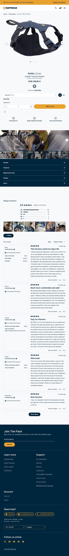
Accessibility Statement (44, 474)
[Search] (56, 8)
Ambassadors (8, 459)
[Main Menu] (64, 8)
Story (5, 183)
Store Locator (8, 467)
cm (64, 95)
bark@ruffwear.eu (27, 514)
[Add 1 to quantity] (31, 106)
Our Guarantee (41, 459)
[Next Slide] (64, 227)
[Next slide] (62, 42)
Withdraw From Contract (44, 486)
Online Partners (9, 463)
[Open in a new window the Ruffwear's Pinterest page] (19, 542)
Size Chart (6, 99)
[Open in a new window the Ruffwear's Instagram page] (5, 542)
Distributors (8, 471)
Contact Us (40, 471)
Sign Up (9, 444)
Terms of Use (40, 478)
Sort (49, 242)
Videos (5, 178)
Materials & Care (9, 173)
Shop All (5, 14)
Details (5, 162)
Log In (6, 500)
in (60, 95)
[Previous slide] (6, 42)
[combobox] (30, 95)
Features (6, 168)
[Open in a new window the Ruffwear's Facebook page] (9, 542)
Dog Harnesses (12, 14)
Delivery (39, 463)
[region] (34, 227)
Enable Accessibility (59, 2)
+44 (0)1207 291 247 (46, 514)
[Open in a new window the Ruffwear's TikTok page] (23, 542)
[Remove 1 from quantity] (5, 106)
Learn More (29, 2)
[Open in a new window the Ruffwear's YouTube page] (14, 542)
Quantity (6, 102)
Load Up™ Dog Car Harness (23, 14)
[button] (30, 61)
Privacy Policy (41, 482)
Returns (38, 467)
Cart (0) (6, 496)
